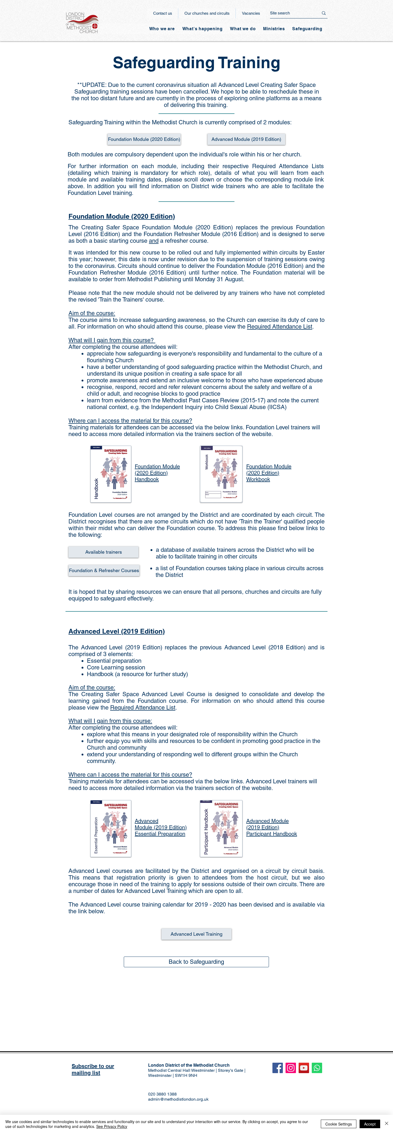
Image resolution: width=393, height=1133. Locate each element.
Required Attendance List (279, 326)
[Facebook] (277, 1068)
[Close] (386, 1124)
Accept (370, 1124)
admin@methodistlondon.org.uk (178, 1099)
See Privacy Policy (111, 1126)
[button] (202, 29)
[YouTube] (304, 1068)
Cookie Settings (338, 1124)
